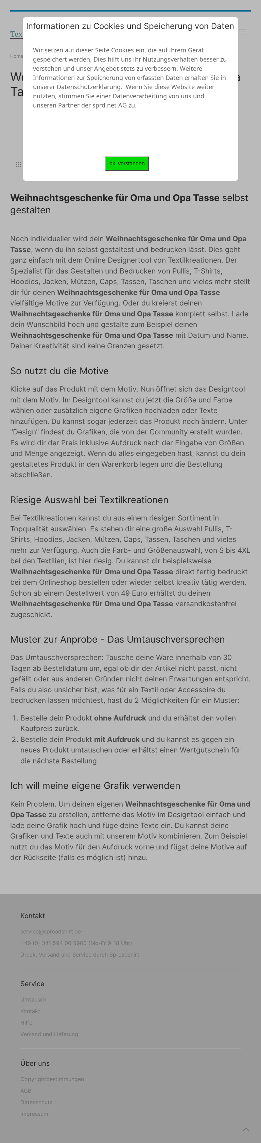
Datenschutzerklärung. (89, 87)
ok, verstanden (127, 163)
